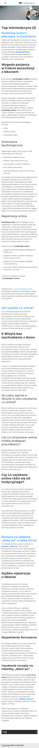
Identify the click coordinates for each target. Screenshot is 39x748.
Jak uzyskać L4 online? (18, 308)
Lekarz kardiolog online (23, 289)
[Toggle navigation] (5, 3)
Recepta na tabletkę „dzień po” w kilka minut (19, 538)
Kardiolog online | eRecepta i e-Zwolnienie (19, 34)
